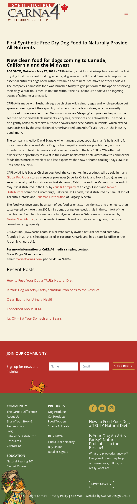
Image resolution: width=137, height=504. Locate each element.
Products (56, 406)
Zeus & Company (64, 187)
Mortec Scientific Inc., (21, 219)
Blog (10, 431)
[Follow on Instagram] (111, 408)
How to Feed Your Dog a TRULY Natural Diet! (40, 280)
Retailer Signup (58, 452)
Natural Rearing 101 (20, 461)
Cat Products (56, 417)
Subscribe (121, 366)
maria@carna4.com (29, 259)
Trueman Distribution (50, 197)
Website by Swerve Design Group (108, 496)
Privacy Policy (59, 496)
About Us (13, 417)
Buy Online (55, 447)
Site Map (77, 496)
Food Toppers (57, 421)
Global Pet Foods (18, 177)
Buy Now (55, 436)
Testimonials (15, 426)
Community (17, 406)
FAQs (10, 471)
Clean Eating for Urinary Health (30, 299)
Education (16, 455)
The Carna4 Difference (22, 412)
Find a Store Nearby (61, 442)
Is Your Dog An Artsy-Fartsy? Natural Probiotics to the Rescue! (53, 290)
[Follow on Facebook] (93, 408)
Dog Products (57, 412)
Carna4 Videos (16, 466)
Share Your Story (18, 421)
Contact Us (14, 446)
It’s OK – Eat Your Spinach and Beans (34, 318)
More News (99, 484)
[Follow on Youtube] (102, 408)
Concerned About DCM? (24, 309)
